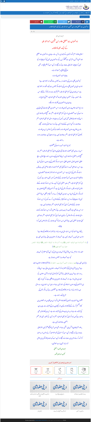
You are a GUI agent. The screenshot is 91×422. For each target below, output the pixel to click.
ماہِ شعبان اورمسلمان (80, 411)
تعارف (82, 12)
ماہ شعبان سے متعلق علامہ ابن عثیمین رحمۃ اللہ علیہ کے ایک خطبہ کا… (39, 395)
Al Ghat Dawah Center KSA (41, 420)
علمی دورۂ (63, 12)
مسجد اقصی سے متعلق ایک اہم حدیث (60, 411)
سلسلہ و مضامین (82, 1)
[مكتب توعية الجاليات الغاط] (77, 6)
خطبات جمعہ (47, 12)
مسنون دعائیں (76, 1)
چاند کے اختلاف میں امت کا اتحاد (79, 394)
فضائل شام (40, 411)
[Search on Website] (1, 1)
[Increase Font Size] (34, 31)
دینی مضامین (87, 1)
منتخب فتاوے (71, 1)
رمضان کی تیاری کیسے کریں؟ (59, 394)
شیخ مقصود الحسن (55, 12)
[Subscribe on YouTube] (4, 1)
